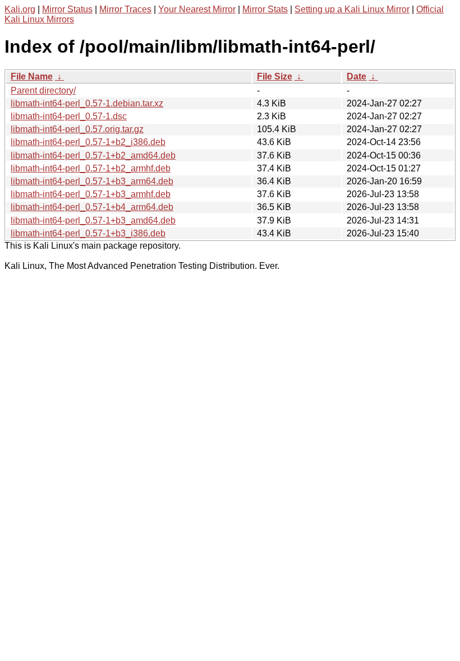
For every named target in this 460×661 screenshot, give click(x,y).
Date (356, 76)
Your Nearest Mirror (197, 9)
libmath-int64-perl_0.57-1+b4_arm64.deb (92, 207)
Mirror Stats (265, 9)
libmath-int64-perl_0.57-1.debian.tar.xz (87, 103)
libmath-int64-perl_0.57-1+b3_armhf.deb (91, 194)
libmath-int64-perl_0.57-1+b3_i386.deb (88, 233)
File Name (32, 76)
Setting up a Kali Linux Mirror (352, 9)
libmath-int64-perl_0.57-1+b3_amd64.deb (93, 220)
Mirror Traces (125, 9)
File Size (274, 76)
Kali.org (19, 9)
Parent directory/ (43, 90)
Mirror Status (67, 9)
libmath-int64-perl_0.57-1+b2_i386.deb (88, 142)
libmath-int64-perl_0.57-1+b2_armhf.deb (91, 168)
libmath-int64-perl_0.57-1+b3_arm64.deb (92, 181)
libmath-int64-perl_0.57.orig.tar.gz (77, 129)
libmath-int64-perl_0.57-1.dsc (69, 116)
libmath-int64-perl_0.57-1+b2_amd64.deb (93, 155)
